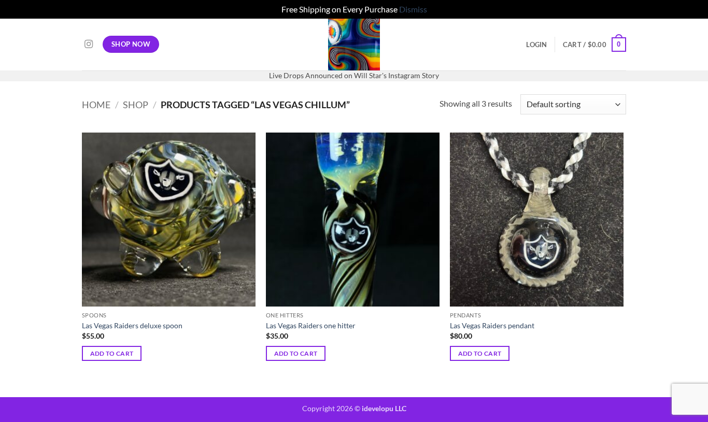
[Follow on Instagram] (88, 44)
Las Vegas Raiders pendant (492, 325)
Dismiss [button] (413, 9)
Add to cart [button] (112, 353)
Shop (135, 104)
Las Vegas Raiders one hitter (311, 325)
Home (96, 104)
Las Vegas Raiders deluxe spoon (132, 325)
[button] (536, 44)
